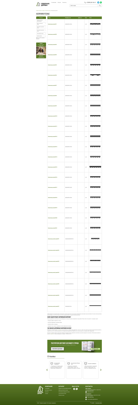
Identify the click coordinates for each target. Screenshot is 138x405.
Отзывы (51, 356)
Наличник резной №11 (52, 126)
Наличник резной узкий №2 (53, 250)
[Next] (101, 370)
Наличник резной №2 (52, 34)
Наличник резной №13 (52, 146)
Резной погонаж (61, 395)
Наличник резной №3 (52, 44)
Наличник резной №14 (52, 156)
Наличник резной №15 (52, 167)
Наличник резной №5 (52, 65)
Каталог (59, 2)
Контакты (64, 2)
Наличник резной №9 (52, 105)
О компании (53, 2)
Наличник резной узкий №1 (53, 238)
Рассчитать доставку (57, 349)
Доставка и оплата (48, 390)
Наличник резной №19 (52, 207)
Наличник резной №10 (52, 116)
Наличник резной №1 (52, 24)
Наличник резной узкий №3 (53, 261)
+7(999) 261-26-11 (91, 2)
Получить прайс (95, 348)
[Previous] (47, 370)
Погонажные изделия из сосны (40, 30)
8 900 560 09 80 (90, 397)
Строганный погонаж (40, 33)
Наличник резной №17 (52, 187)
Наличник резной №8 (52, 95)
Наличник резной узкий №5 (53, 283)
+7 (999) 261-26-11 (41, 57)
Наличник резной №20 (52, 217)
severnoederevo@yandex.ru (92, 399)
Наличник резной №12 (52, 136)
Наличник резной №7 (52, 85)
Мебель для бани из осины (40, 24)
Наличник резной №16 (52, 177)
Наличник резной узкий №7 (53, 306)
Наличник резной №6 (52, 75)
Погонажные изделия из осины (40, 27)
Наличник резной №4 (52, 54)
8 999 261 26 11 (90, 392)
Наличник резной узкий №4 (53, 272)
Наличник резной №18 (52, 197)
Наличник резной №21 (52, 228)
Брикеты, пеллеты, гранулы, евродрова (40, 38)
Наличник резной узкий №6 (53, 295)
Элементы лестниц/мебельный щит (40, 20)
